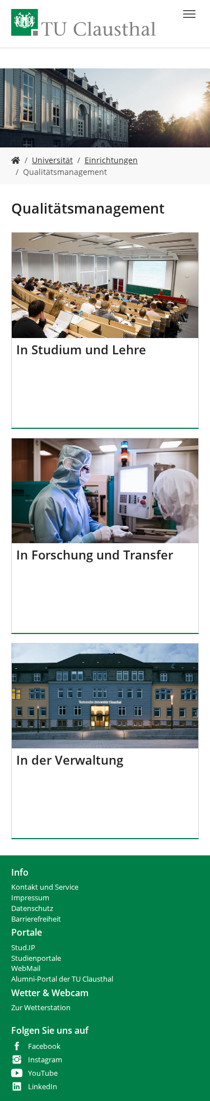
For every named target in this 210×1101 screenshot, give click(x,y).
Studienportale (36, 958)
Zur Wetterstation (41, 1007)
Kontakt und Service (44, 887)
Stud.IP (23, 947)
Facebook (44, 1046)
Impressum (30, 898)
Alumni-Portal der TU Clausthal (62, 979)
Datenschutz (32, 908)
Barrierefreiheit (36, 919)
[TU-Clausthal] (83, 22)
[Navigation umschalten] (189, 14)
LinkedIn (42, 1086)
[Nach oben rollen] (187, 1078)
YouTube (43, 1073)
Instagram (45, 1060)
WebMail (25, 968)
